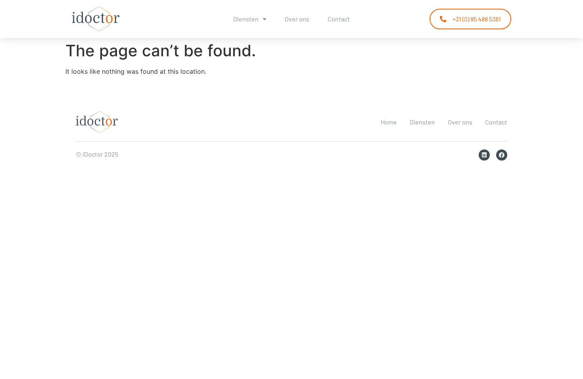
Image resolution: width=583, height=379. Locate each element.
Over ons (297, 19)
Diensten (246, 19)
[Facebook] (501, 155)
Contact (339, 19)
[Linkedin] (484, 155)
